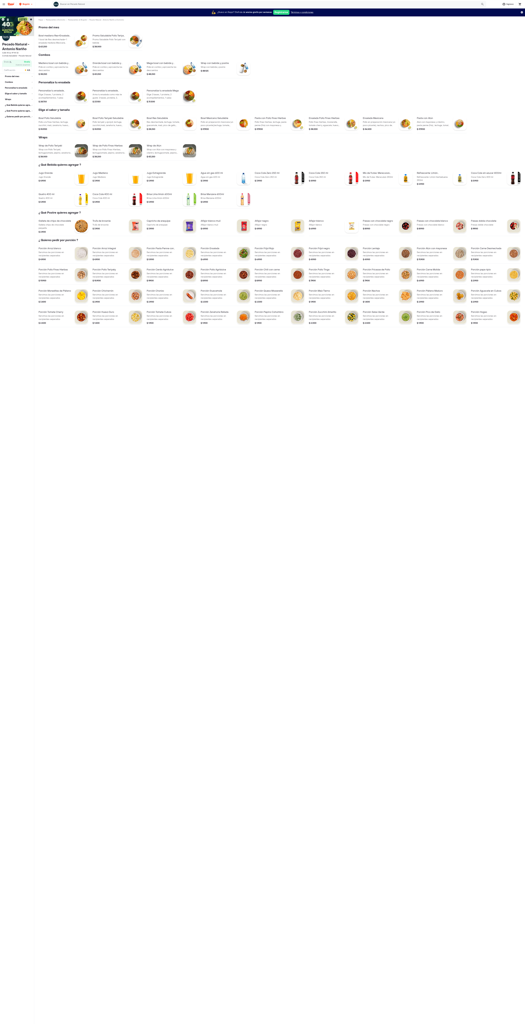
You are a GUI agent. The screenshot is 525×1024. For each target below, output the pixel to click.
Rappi (41, 20)
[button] (26, 4)
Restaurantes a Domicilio (55, 20)
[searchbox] (269, 4)
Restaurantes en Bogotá (77, 20)
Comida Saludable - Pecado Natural (16, 56)
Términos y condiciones (302, 12)
